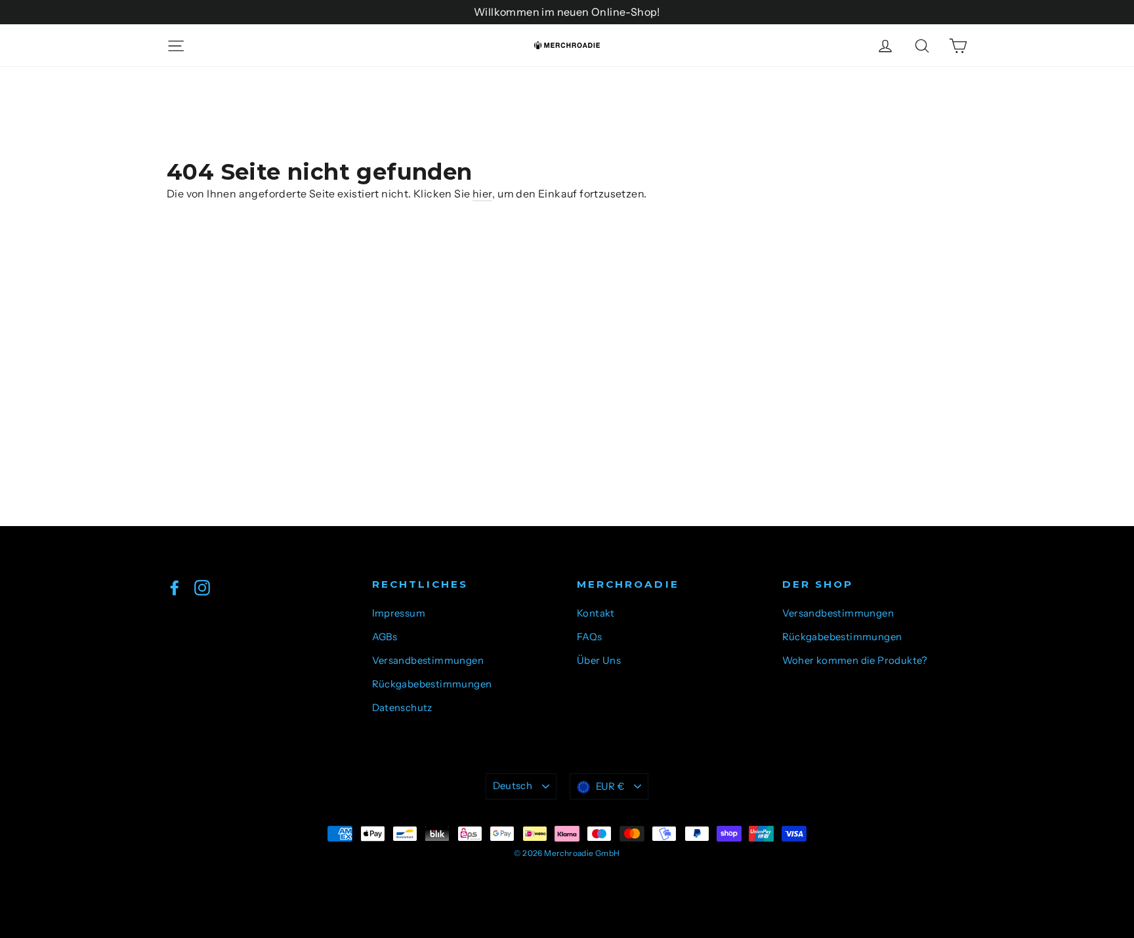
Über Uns (599, 660)
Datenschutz (402, 708)
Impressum (399, 613)
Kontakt (596, 613)
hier (482, 193)
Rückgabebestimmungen (432, 684)
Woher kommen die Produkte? (854, 660)
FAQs (589, 637)
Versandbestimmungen (428, 660)
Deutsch (513, 786)
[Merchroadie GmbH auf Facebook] (174, 587)
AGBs (385, 637)
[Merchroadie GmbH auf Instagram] (202, 587)
